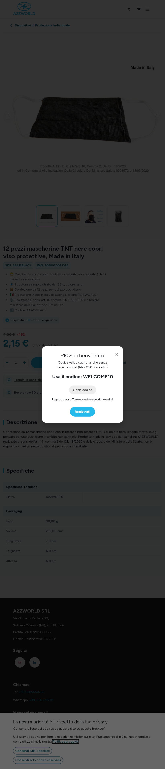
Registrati (82, 412)
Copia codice (82, 390)
